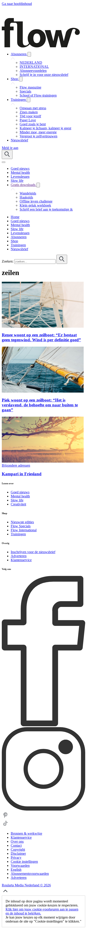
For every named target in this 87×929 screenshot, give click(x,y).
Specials (25, 91)
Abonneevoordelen (33, 70)
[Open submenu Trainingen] (28, 99)
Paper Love (28, 120)
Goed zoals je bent (33, 124)
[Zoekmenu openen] (7, 154)
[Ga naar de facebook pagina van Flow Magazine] (43, 725)
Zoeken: (7, 261)
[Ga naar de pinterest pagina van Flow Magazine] (5, 817)
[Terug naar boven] (5, 893)
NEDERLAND (31, 62)
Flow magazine (30, 87)
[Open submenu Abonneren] (29, 54)
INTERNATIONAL (34, 66)
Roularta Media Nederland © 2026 (26, 885)
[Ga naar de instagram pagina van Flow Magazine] (43, 809)
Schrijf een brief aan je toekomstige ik (46, 209)
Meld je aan (10, 148)
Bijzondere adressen (16, 465)
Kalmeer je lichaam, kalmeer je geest (45, 128)
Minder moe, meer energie (38, 132)
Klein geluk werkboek (35, 205)
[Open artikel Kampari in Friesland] (43, 461)
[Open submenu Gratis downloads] (38, 185)
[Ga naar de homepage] (41, 46)
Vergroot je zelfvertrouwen (38, 136)
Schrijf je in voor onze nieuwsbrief (44, 75)
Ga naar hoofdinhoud (17, 4)
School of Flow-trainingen (38, 95)
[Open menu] (3, 162)
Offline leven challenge (36, 201)
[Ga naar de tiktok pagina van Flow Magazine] (5, 826)
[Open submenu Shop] (21, 79)
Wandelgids (28, 193)
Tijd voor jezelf (30, 116)
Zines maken (29, 112)
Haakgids (26, 197)
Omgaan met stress (33, 108)
